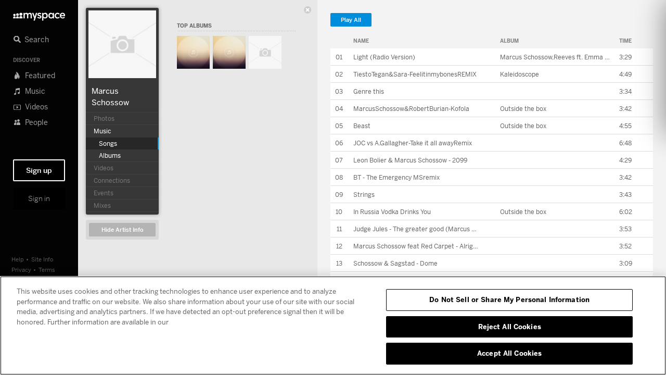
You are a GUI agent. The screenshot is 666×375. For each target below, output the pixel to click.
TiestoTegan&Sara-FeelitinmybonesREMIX (415, 74)
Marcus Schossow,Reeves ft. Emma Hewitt (562, 57)
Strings (364, 194)
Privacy (21, 269)
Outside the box (523, 108)
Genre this (368, 91)
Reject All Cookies (509, 326)
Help (17, 259)
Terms (47, 269)
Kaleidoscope (519, 74)
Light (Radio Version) (384, 57)
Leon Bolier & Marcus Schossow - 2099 (410, 160)
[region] (333, 325)
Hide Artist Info (122, 230)
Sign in (39, 198)
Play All (351, 20)
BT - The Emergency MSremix (396, 177)
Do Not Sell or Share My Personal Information (509, 299)
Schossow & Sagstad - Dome (395, 263)
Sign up (39, 170)
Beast (361, 125)
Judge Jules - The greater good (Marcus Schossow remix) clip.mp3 (450, 228)
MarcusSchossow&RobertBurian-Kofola (411, 108)
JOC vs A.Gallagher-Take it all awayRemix (412, 143)
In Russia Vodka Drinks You (392, 211)
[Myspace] (39, 13)
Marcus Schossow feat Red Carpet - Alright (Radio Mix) (434, 246)
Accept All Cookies (509, 353)
